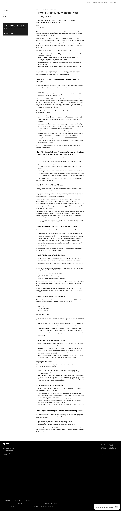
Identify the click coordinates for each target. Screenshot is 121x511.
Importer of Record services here (45, 208)
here (57, 190)
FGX (56, 178)
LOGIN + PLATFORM (103, 448)
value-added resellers (41, 35)
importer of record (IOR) (71, 137)
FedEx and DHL (58, 377)
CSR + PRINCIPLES (112, 448)
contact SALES (22, 503)
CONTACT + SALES (112, 444)
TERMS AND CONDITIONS (50, 503)
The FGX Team (40, 27)
